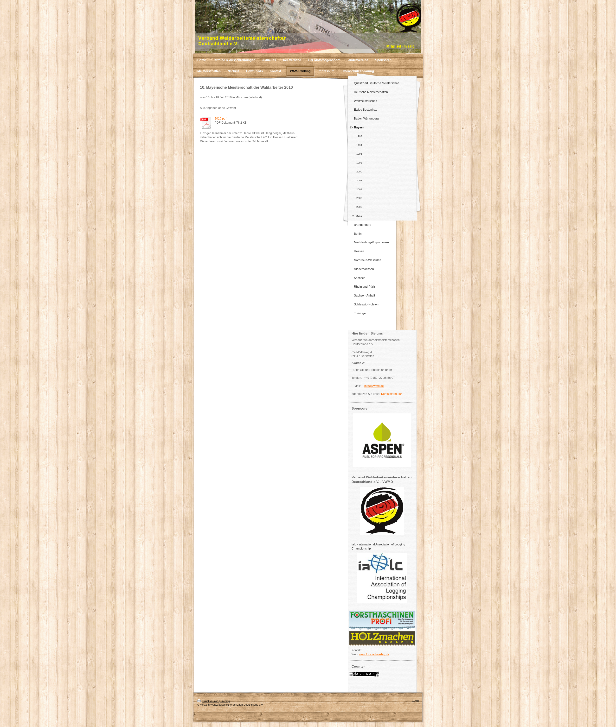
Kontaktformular (391, 394)
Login (415, 700)
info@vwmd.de (374, 386)
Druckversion (210, 701)
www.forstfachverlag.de (374, 654)
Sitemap (225, 701)
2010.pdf (220, 118)
